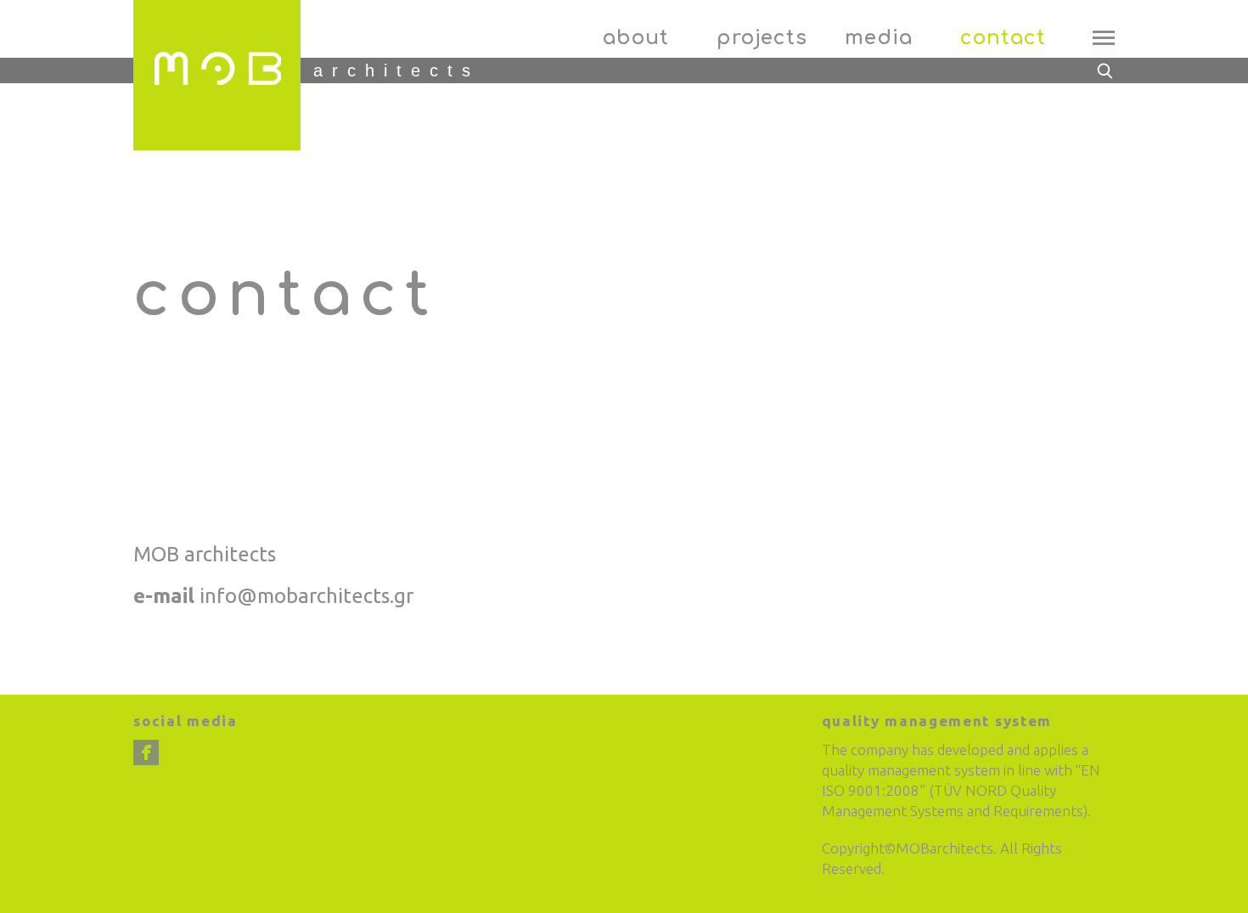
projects (762, 37)
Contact (1002, 37)
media (879, 37)
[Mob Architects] (217, 75)
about (636, 37)
